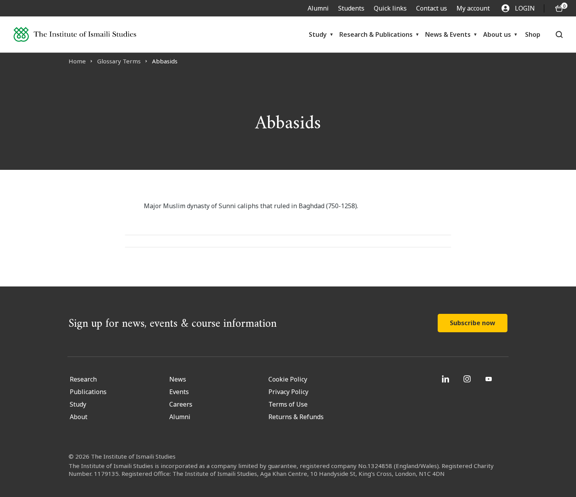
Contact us (431, 8)
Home (77, 61)
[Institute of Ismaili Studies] (75, 35)
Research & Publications (376, 34)
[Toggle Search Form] (559, 34)
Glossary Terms (119, 61)
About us (497, 34)
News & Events (448, 34)
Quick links (390, 8)
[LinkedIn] (446, 379)
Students (351, 8)
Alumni (318, 8)
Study (318, 34)
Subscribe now (472, 323)
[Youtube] (489, 379)
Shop (532, 34)
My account (473, 8)
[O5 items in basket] (559, 8)
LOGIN (525, 8)
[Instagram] (468, 379)
